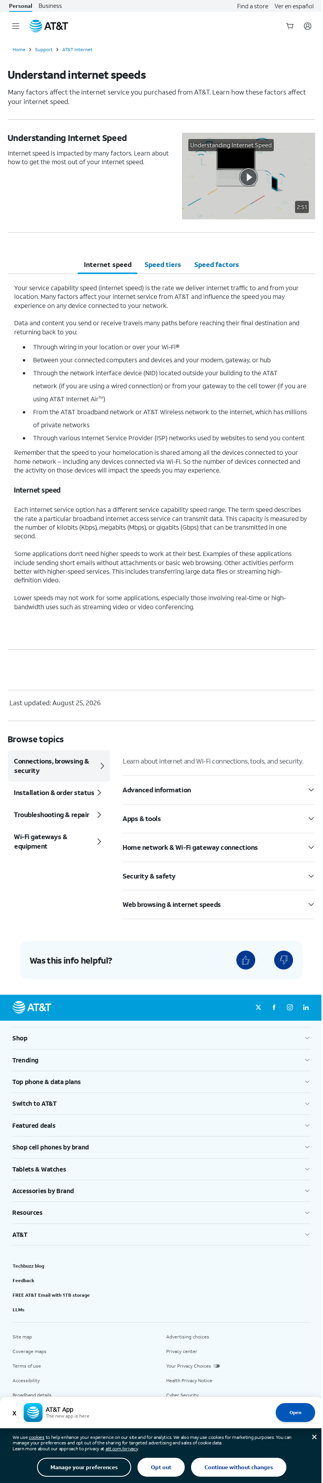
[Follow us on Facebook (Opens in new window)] (274, 1007)
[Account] (308, 26)
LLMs (18, 1309)
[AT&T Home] (48, 26)
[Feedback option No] (283, 960)
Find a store (252, 5)
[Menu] (15, 26)
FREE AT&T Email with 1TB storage (51, 1295)
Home (19, 49)
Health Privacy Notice (189, 1380)
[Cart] (290, 26)
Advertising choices (187, 1337)
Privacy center (181, 1351)
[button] (248, 176)
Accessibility (26, 1380)
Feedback (23, 1280)
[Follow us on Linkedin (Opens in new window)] (305, 1007)
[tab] (107, 264)
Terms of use (27, 1366)
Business (50, 5)
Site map (22, 1337)
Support (44, 49)
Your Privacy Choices (188, 1366)
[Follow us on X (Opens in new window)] (258, 1007)
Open (295, 1412)
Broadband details (32, 1395)
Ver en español (294, 5)
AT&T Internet (77, 49)
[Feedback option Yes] (245, 960)
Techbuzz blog (28, 1266)
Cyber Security (182, 1395)
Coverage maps (29, 1351)
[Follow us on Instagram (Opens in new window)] (290, 1007)
